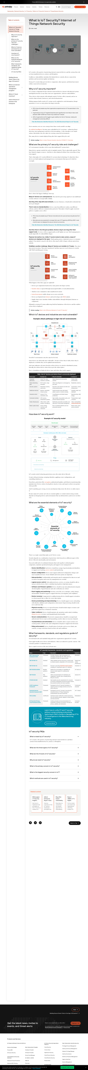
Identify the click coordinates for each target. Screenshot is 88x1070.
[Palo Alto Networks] (7, 7)
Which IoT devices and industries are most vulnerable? (16, 48)
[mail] (40, 823)
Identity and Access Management (69, 1048)
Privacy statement (36, 1068)
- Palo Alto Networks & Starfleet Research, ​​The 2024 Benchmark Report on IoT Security (54, 121)
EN (59, 7)
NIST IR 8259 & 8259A (35, 669)
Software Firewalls (29, 1052)
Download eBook (50, 723)
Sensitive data (36, 288)
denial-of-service (36, 614)
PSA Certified (33, 695)
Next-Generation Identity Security (70, 1043)
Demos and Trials (80, 6)
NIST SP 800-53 (33, 660)
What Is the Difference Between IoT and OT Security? (53, 310)
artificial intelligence (36, 129)
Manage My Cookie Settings (67, 1067)
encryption (48, 482)
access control (50, 570)
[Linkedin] (35, 823)
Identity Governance (66, 1053)
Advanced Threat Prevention (13, 1060)
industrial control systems (66, 665)
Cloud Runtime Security (49, 1057)
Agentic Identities (66, 1059)
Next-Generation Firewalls (31, 1047)
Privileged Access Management (69, 1045)
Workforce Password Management (70, 1056)
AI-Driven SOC (47, 1064)
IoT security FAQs (16, 72)
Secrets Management (67, 1062)
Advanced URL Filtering (12, 1063)
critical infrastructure (76, 403)
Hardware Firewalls (29, 1049)
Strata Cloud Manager (30, 1055)
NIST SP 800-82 (33, 665)
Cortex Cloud (47, 1049)
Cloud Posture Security (49, 1055)
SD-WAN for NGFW (29, 1057)
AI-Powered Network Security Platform (16, 1043)
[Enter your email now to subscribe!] (57, 1024)
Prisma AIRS (10, 1050)
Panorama (27, 1063)
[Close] (85, 1067)
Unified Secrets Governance (68, 1064)
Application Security (48, 1052)
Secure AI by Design (12, 1047)
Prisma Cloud (47, 1060)
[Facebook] (30, 823)
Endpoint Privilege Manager (68, 1051)
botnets (48, 297)
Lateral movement (37, 294)
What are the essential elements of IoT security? (16, 59)
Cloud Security (47, 1047)
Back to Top (74, 823)
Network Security (19, 11)
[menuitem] (7, 7)
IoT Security (28, 11)
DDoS (64, 297)
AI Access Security (11, 1052)
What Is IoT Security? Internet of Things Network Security (48, 11)
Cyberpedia (10, 11)
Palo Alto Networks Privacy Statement (53, 1027)
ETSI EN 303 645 (33, 680)
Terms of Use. (67, 1027)
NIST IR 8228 (33, 674)
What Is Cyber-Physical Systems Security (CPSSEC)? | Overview (56, 140)
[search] (57, 7)
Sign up (74, 1023)
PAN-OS (27, 1060)
